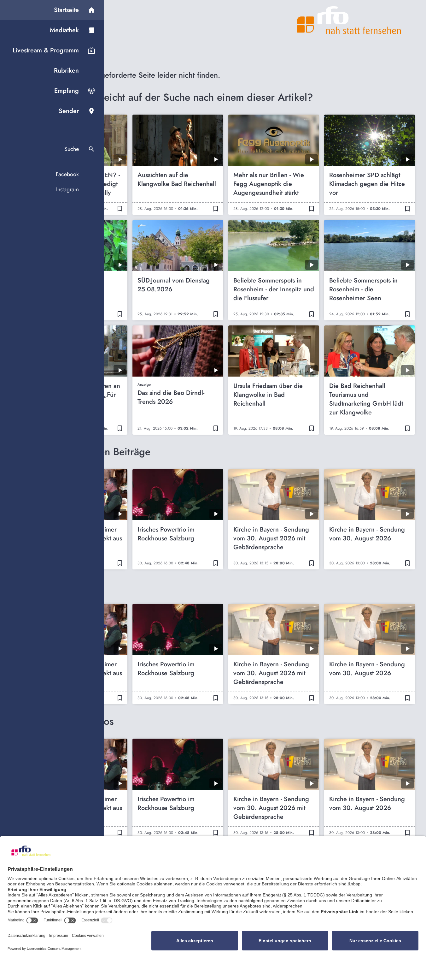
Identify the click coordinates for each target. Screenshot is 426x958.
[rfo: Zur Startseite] (349, 20)
